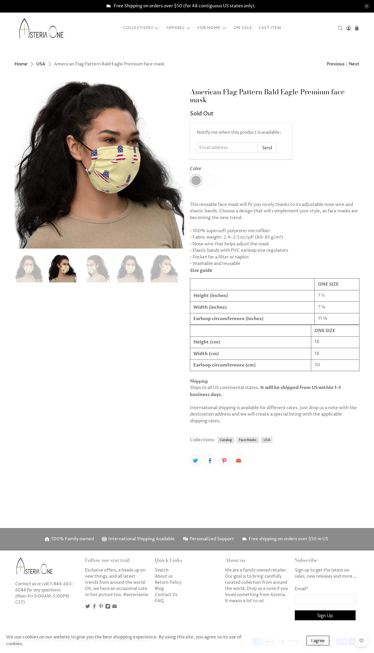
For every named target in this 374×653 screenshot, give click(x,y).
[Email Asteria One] (114, 607)
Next (354, 64)
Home (21, 64)
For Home (209, 27)
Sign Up (325, 615)
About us (164, 576)
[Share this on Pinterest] (224, 460)
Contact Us (166, 595)
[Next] (174, 163)
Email (302, 589)
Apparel (175, 27)
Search (162, 570)
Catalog (226, 440)
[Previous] (24, 163)
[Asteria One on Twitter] (87, 607)
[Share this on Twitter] (195, 460)
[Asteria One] (41, 28)
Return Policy (168, 582)
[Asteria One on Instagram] (107, 607)
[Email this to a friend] (238, 460)
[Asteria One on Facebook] (94, 607)
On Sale (242, 27)
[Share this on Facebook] (209, 460)
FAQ (159, 601)
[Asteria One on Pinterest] (101, 607)
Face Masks (247, 440)
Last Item (270, 27)
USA (40, 64)
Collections (138, 27)
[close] (367, 6)
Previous (335, 64)
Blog (159, 588)
